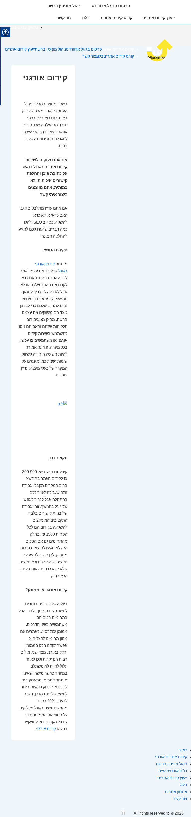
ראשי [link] (183, 750)
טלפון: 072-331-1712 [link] (20, 27)
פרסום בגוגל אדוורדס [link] (111, 6)
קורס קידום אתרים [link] (115, 18)
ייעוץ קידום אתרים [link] (158, 18)
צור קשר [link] (64, 18)
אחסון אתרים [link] (176, 792)
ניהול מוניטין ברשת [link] (64, 6)
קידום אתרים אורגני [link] (157, 6)
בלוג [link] (86, 18)
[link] (162, 61)
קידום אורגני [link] (46, 729)
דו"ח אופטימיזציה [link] (172, 771)
